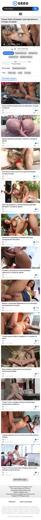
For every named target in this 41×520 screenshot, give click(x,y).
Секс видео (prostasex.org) (20, 490)
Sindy (20, 73)
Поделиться (13, 57)
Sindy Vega (12, 73)
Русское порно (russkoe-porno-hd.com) (20, 494)
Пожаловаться (20, 53)
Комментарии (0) (26, 57)
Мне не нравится (15, 49)
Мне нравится (12, 49)
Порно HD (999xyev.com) (20, 496)
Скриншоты (33, 53)
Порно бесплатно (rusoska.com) (20, 487)
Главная (12, 502)
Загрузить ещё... (20, 480)
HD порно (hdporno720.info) (20, 488)
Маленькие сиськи (19, 68)
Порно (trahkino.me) (20, 492)
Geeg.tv (17, 516)
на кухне (27, 73)
